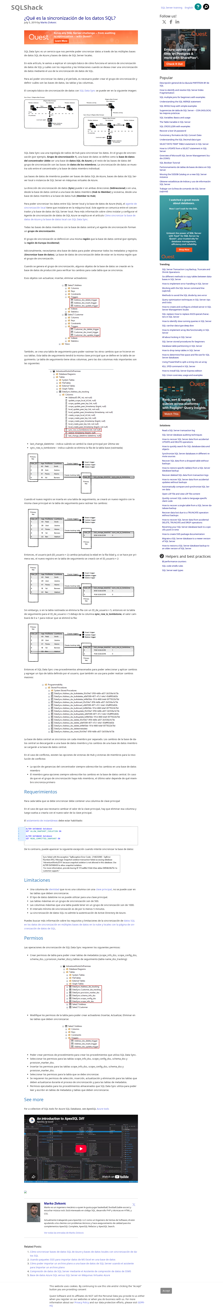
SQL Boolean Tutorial (170, 162)
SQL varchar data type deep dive (178, 325)
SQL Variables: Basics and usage (175, 117)
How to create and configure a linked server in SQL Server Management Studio (186, 308)
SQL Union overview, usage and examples (182, 375)
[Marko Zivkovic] (33, 1222)
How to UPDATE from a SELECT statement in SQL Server (183, 150)
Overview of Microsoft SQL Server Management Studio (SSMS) (185, 157)
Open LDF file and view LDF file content (181, 493)
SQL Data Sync (87, 90)
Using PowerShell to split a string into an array (184, 361)
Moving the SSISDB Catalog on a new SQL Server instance (183, 175)
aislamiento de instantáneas (42, 820)
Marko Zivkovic (48, 22)
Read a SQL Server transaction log (178, 430)
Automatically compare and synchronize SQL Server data (186, 488)
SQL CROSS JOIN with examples (175, 126)
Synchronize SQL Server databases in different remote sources (186, 455)
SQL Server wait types (172, 570)
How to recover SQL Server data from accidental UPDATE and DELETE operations (185, 440)
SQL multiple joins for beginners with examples (182, 97)
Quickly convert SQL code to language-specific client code (184, 499)
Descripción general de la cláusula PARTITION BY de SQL (184, 84)
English (189, 8)
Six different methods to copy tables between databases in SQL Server (187, 278)
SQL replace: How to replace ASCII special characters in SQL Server (185, 315)
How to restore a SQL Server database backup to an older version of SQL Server (185, 547)
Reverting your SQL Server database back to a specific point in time (186, 528)
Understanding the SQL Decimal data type (180, 139)
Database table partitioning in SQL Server (182, 345)
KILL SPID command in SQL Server (178, 366)
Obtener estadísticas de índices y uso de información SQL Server (185, 183)
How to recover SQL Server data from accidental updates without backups (185, 481)
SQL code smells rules (172, 565)
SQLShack (27, 7)
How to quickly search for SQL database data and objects (186, 448)
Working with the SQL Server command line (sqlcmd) (183, 289)
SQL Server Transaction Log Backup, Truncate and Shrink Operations (186, 271)
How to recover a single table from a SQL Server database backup (187, 507)
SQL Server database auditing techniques (182, 434)
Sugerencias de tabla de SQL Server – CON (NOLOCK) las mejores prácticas (185, 112)
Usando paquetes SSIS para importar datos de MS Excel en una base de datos (72, 1259)
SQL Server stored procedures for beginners (183, 341)
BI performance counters (174, 561)
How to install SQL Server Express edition (182, 370)
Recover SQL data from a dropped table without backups (185, 462)
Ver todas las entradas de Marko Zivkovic (64, 1232)
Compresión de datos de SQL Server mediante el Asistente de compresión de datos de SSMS (80, 1271)
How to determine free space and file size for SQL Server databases (186, 356)
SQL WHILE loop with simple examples (178, 105)
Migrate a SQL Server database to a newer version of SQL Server (186, 540)
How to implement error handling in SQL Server (185, 283)
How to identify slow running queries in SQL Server (186, 321)
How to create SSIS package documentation (183, 534)
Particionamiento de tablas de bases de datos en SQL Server (185, 168)
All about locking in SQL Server (177, 337)
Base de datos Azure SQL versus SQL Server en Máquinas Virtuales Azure (70, 1275)
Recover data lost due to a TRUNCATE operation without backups (185, 514)
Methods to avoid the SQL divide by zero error (184, 295)
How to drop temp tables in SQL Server (181, 350)
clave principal (104, 889)
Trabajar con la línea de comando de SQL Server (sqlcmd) (183, 190)
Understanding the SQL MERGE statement (180, 101)
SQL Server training (171, 8)
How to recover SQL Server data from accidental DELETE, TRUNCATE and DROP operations (185, 521)
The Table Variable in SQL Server (175, 121)
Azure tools (103, 1108)
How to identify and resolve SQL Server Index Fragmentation (182, 91)
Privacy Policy (81, 1302)
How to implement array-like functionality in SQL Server (185, 331)
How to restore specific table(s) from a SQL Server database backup (186, 469)
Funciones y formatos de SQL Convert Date (180, 135)
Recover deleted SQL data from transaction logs (185, 475)
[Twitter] (134, 1204)
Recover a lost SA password (173, 130)
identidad (54, 889)
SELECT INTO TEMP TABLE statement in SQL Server (184, 143)
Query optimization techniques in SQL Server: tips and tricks (186, 301)
